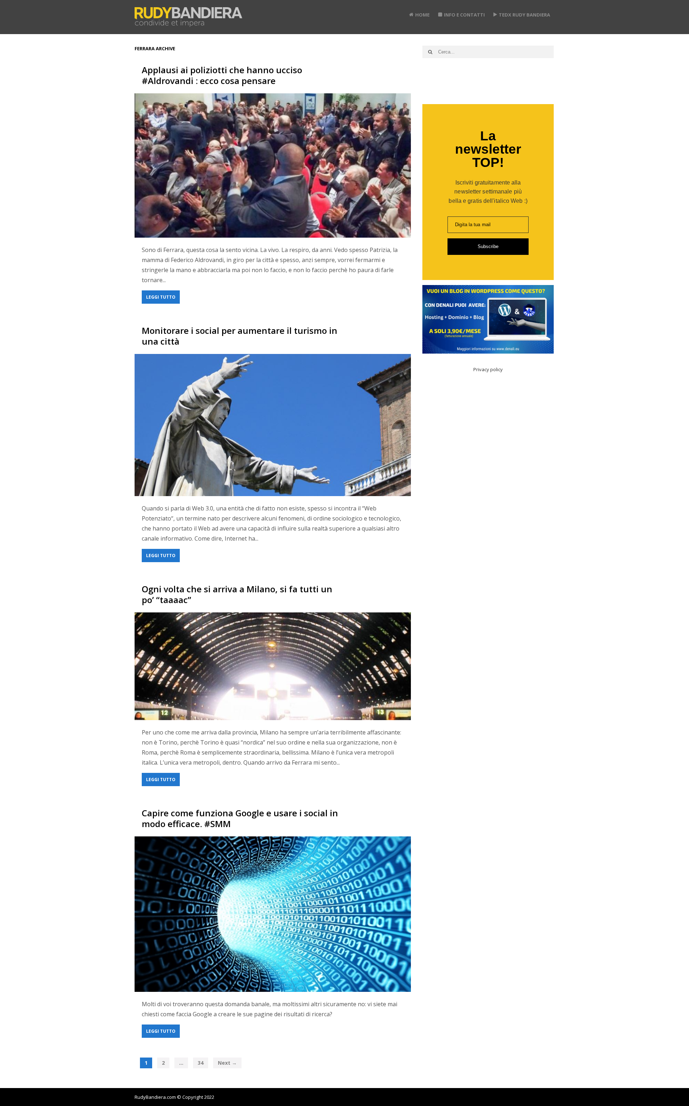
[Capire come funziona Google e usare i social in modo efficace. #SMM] (273, 914)
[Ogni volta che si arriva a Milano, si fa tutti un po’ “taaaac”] (273, 666)
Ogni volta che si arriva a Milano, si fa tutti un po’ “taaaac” (237, 594)
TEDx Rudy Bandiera (524, 14)
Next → (227, 1062)
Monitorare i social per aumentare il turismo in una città (239, 336)
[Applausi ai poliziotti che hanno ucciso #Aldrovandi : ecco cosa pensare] (273, 165)
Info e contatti (464, 14)
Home (422, 14)
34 (200, 1062)
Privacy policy (488, 369)
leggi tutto (160, 297)
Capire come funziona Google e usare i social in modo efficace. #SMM (240, 818)
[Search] (430, 52)
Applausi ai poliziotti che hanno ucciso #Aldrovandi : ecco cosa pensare (222, 75)
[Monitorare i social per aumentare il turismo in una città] (273, 425)
